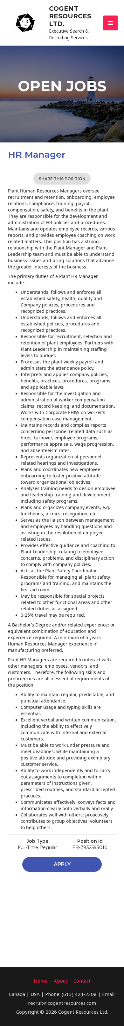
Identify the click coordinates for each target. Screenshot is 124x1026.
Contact (82, 981)
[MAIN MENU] (110, 23)
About (60, 981)
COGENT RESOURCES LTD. (70, 16)
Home (41, 981)
